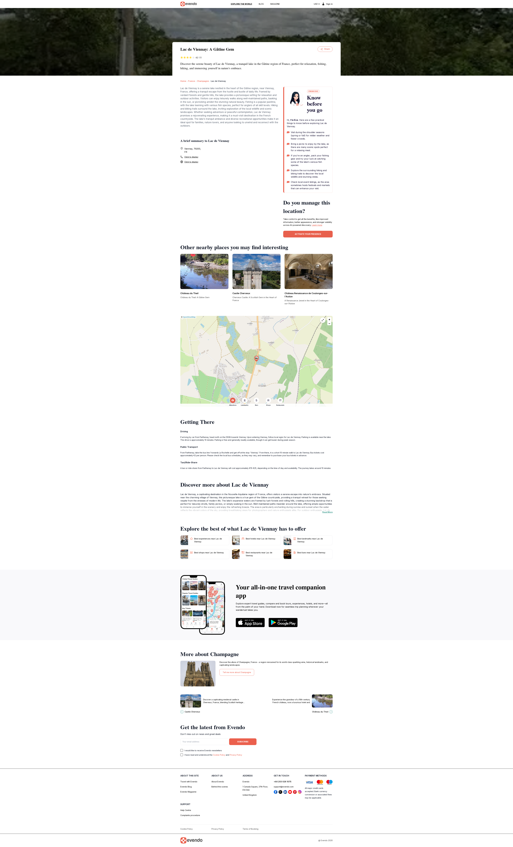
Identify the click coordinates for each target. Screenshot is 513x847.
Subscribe (242, 742)
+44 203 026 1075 (282, 781)
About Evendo (217, 781)
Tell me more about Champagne (237, 672)
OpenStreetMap (189, 317)
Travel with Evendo (188, 781)
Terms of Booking (250, 829)
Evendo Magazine (188, 792)
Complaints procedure (190, 815)
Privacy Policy (236, 755)
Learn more (317, 225)
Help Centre (185, 810)
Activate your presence (308, 234)
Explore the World (241, 4)
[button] (256, 358)
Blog (261, 4)
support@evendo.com (284, 787)
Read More (327, 512)
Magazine (275, 4)
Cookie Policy (219, 755)
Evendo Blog (186, 787)
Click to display (191, 157)
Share (327, 49)
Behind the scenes (219, 787)
